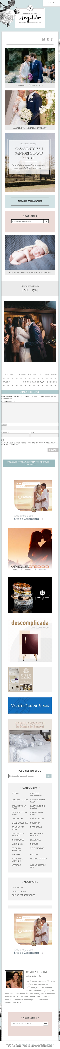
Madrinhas (17, 844)
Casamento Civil (20, 800)
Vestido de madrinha (17, 860)
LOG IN (51, 2)
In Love (53, 382)
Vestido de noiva (38, 859)
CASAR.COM (17, 887)
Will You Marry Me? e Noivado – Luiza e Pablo (29, 463)
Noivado (34, 844)
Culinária (35, 823)
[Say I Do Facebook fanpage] (52, 39)
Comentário (8, 401)
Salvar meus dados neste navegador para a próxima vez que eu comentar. (30, 443)
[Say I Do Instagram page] (44, 39)
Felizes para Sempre (36, 834)
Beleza (15, 793)
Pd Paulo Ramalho (16, 849)
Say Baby (16, 855)
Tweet (6, 382)
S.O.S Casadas (37, 848)
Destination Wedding (18, 834)
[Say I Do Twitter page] (48, 39)
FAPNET (50, 1044)
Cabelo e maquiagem (36, 794)
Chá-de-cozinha (20, 823)
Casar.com (17, 819)
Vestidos (16, 865)
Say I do (34, 855)
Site (32, 432)
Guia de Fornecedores (23, 895)
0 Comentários (31, 382)
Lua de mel (35, 840)
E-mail (5, 432)
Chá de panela (37, 819)
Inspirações (18, 840)
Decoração (36, 827)
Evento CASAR (19, 891)
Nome (5, 425)
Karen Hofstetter (27, 1044)
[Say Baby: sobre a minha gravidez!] (30, 252)
